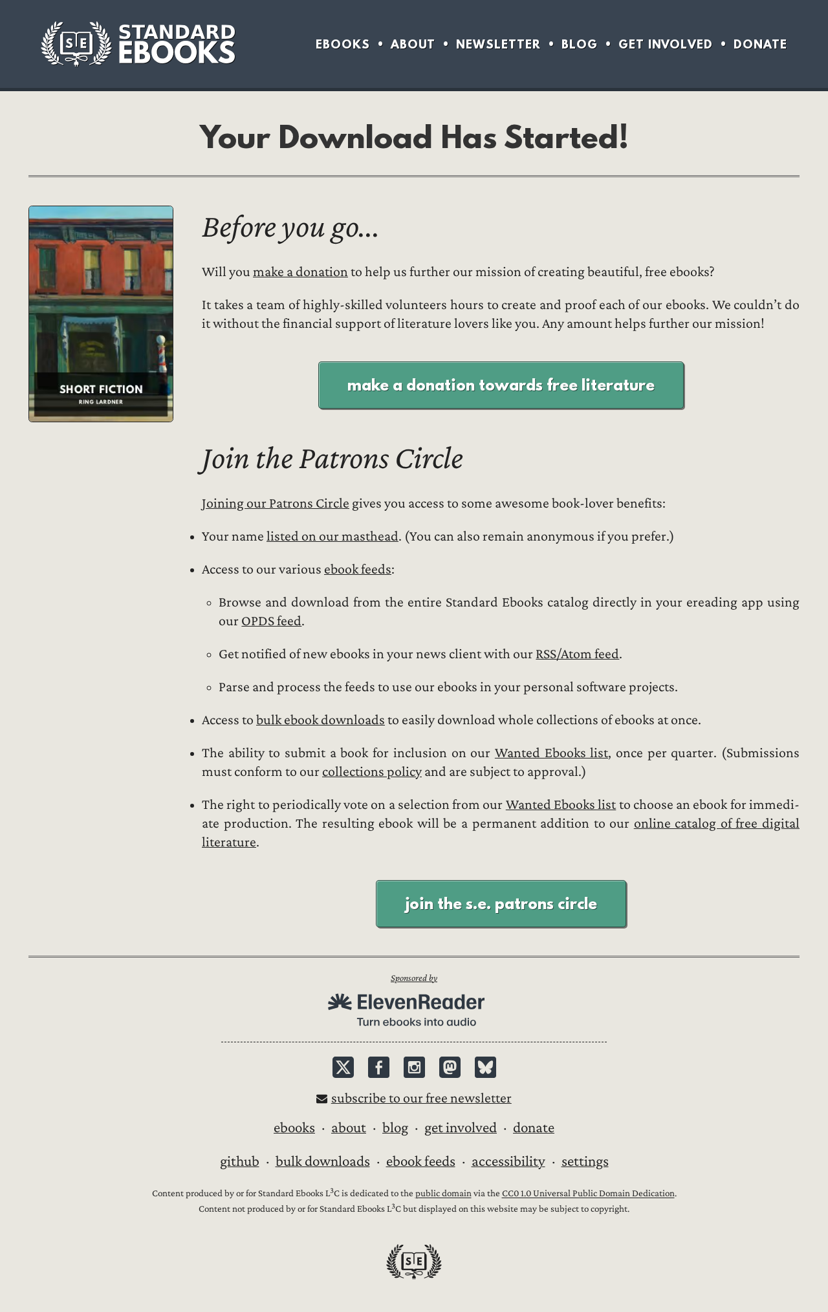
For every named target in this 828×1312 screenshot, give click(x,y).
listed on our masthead (332, 536)
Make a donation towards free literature (501, 385)
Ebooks (343, 44)
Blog (579, 44)
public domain (443, 1194)
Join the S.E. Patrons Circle (501, 903)
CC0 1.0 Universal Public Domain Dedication (588, 1194)
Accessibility (508, 1161)
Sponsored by (414, 978)
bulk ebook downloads (320, 720)
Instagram (414, 1067)
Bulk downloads (323, 1161)
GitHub (239, 1161)
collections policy (372, 772)
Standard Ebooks (138, 44)
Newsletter (498, 44)
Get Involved (665, 44)
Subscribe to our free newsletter (421, 1098)
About (413, 44)
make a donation (300, 272)
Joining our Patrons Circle (275, 503)
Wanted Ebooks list (551, 753)
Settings (585, 1161)
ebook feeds (357, 569)
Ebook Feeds (420, 1161)
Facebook (378, 1067)
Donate (760, 44)
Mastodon (450, 1067)
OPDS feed (271, 621)
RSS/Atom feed (577, 654)
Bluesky (485, 1067)
